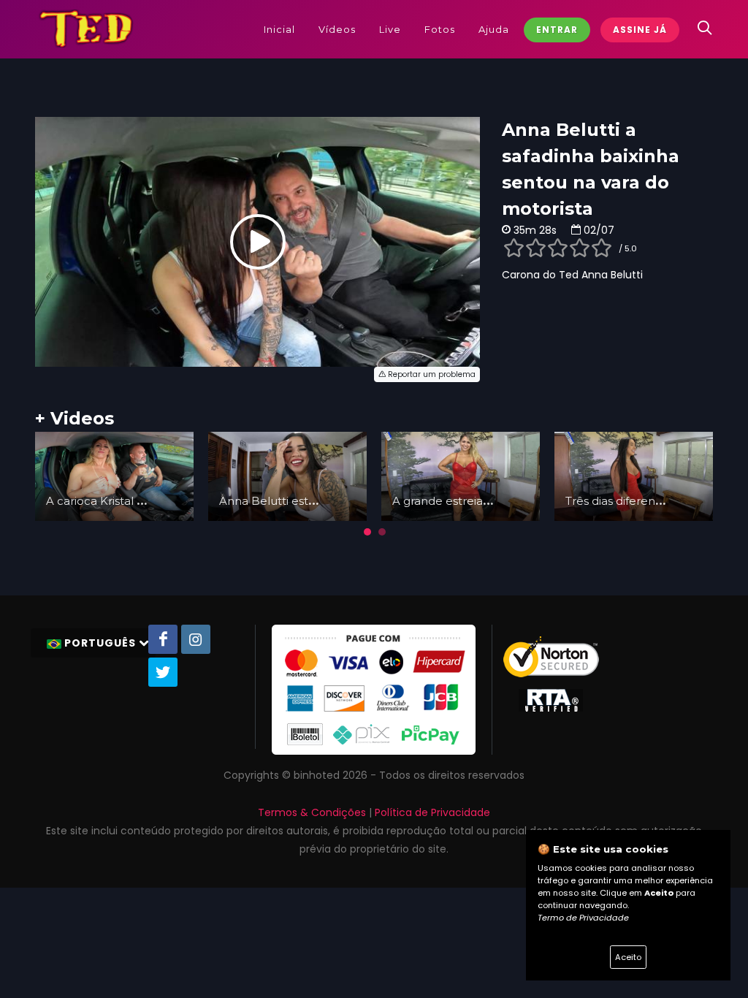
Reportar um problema (431, 374)
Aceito (628, 957)
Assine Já (640, 29)
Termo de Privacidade (583, 917)
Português (100, 643)
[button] (367, 532)
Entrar (557, 29)
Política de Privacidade (432, 812)
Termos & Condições (312, 812)
